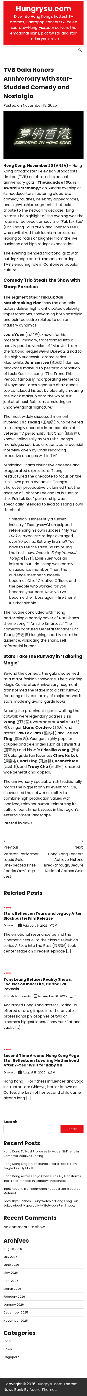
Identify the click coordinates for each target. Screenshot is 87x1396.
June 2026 (11, 1265)
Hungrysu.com (43, 8)
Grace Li (9, 925)
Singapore (11, 1357)
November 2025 (15, 1321)
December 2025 (15, 1312)
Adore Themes (42, 1389)
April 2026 (10, 1281)
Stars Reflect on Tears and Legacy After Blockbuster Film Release (42, 916)
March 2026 (12, 1289)
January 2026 (13, 1305)
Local (7, 1341)
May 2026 (10, 1273)
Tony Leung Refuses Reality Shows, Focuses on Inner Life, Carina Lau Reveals (37, 984)
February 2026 (14, 1297)
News (27, 823)
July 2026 (10, 1257)
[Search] (80, 50)
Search (10, 1121)
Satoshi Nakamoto (17, 996)
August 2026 (12, 1249)
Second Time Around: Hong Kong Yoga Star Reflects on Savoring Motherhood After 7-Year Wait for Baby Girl (41, 1060)
